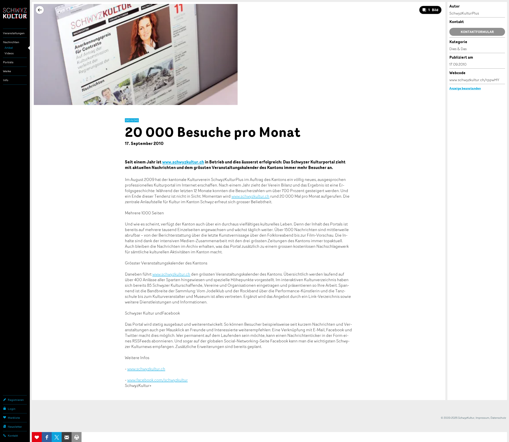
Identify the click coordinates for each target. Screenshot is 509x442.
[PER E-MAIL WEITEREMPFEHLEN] (67, 437)
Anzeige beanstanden (465, 88)
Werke (7, 71)
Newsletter (15, 427)
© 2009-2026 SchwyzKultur (457, 418)
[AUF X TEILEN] (57, 437)
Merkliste (14, 418)
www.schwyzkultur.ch (183, 162)
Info (5, 80)
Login (11, 409)
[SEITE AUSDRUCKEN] (77, 437)
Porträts (8, 62)
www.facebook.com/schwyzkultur (157, 380)
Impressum (482, 418)
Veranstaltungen (13, 33)
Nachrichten (11, 42)
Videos (9, 53)
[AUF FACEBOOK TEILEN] (47, 437)
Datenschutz (498, 418)
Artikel (9, 48)
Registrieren (16, 400)
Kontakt (13, 435)
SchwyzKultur (15, 13)
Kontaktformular (477, 31)
